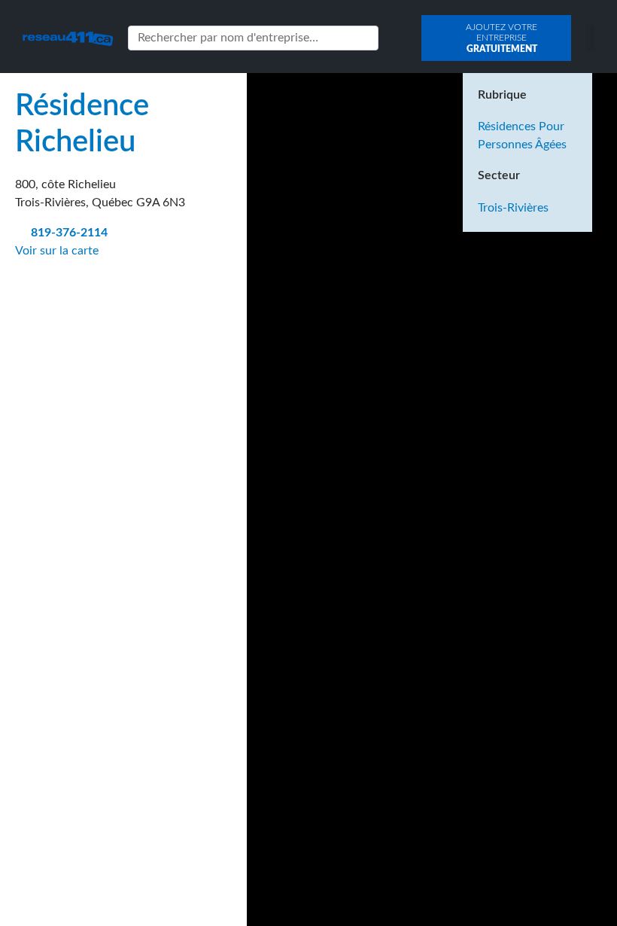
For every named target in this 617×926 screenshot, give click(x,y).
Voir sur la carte (58, 251)
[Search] (364, 38)
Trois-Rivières (513, 208)
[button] (590, 38)
